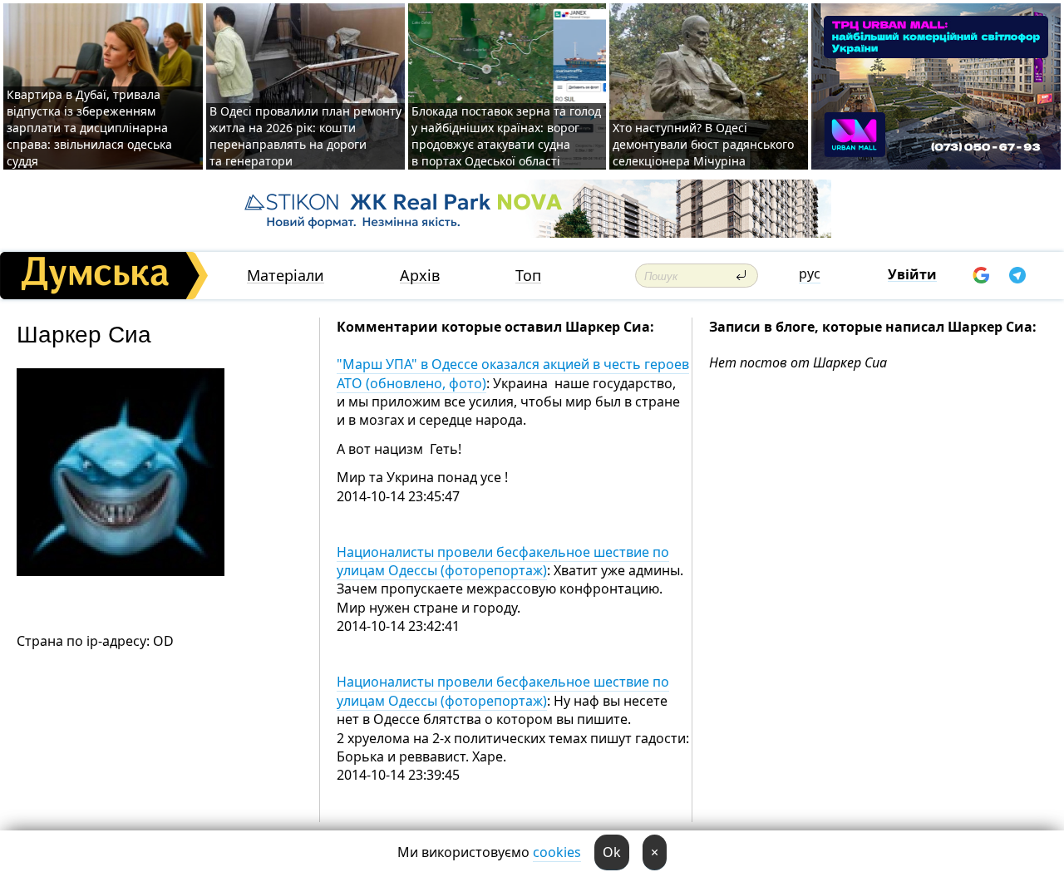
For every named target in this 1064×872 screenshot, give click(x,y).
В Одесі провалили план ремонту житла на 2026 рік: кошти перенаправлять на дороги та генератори (305, 136)
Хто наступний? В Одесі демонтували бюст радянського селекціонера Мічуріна (703, 144)
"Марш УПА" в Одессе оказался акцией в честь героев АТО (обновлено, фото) (513, 373)
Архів (420, 275)
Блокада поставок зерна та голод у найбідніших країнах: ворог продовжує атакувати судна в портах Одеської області (506, 136)
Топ (528, 275)
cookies (557, 852)
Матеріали (285, 275)
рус (809, 273)
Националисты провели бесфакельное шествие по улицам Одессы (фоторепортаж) (503, 561)
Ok (612, 852)
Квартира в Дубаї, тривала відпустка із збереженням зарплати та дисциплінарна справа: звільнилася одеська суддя (89, 127)
